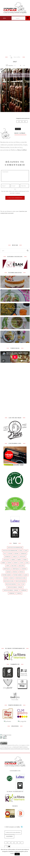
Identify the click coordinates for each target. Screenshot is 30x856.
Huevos (9, 562)
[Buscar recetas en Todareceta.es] (5, 735)
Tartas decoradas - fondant (11, 590)
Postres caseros (6, 575)
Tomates (19, 593)
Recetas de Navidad (21, 581)
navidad (24, 568)
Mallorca (14, 565)
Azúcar (10, 553)
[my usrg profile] (22, 721)
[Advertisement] (15, 36)
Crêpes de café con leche (15, 336)
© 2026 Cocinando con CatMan (12, 827)
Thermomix (23, 590)
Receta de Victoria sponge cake (15, 281)
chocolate (22, 556)
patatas (15, 571)
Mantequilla (7, 568)
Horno (25, 559)
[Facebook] (17, 121)
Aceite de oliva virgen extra (15, 547)
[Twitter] (20, 121)
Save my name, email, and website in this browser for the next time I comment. (15, 192)
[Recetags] (8, 713)
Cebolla (15, 556)
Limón (7, 565)
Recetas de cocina (21, 578)
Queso (26, 575)
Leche (21, 562)
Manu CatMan (17, 57)
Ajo (5, 553)
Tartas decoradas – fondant (15, 587)
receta (6, 578)
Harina (13, 559)
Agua (21, 550)
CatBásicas (23, 553)
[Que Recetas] (7, 721)
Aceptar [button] (17, 854)
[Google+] (23, 121)
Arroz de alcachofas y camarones (15, 308)
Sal (19, 584)
